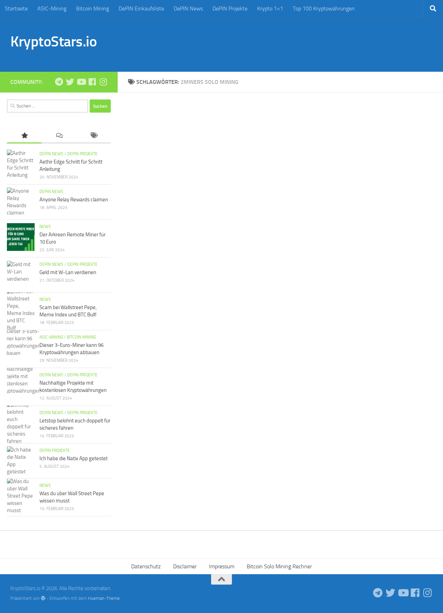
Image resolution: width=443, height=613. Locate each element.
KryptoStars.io (53, 41)
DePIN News (188, 8)
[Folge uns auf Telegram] (59, 82)
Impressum (221, 566)
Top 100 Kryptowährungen (324, 8)
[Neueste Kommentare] (59, 136)
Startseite (16, 8)
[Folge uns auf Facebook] (92, 82)
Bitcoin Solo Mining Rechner (279, 566)
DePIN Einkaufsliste (141, 8)
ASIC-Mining (51, 8)
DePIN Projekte (230, 8)
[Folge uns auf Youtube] (81, 82)
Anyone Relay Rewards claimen (73, 199)
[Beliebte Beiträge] (24, 136)
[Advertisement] (307, 43)
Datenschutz (146, 566)
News (45, 226)
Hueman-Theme (104, 598)
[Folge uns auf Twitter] (70, 82)
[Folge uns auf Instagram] (103, 82)
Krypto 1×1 (270, 8)
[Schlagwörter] (93, 136)
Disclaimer (185, 566)
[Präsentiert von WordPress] (43, 598)
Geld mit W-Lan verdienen (67, 272)
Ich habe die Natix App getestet (73, 458)
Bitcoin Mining (92, 8)
